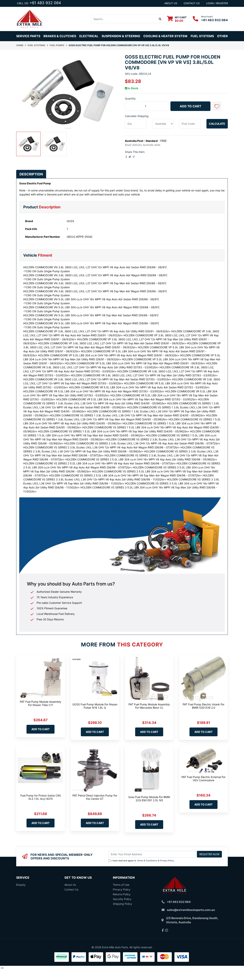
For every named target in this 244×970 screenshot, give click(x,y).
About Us (70, 884)
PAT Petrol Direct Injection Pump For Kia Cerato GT (94, 797)
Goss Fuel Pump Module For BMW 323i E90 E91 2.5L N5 (149, 798)
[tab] (31, 174)
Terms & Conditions (147, 860)
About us (170, 3)
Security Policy (122, 899)
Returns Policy (122, 894)
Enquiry (21, 884)
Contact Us (71, 889)
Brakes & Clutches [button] (59, 36)
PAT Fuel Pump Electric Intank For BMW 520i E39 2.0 (203, 706)
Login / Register (217, 3)
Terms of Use (121, 884)
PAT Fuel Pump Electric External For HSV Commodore (203, 778)
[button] (217, 106)
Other (222, 36)
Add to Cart (190, 106)
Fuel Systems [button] (202, 36)
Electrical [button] (88, 36)
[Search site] (160, 18)
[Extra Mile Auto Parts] (29, 18)
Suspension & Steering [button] (121, 36)
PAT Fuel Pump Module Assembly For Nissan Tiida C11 (40, 703)
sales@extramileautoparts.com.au (191, 910)
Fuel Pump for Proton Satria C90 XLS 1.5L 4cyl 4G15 (40, 797)
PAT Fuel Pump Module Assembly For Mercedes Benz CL (149, 706)
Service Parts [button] (28, 36)
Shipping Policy (122, 903)
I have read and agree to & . (143, 860)
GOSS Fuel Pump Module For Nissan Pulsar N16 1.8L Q (94, 706)
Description (31, 174)
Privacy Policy (167, 860)
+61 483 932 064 (45, 3)
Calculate (217, 123)
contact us (192, 3)
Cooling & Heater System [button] (165, 36)
